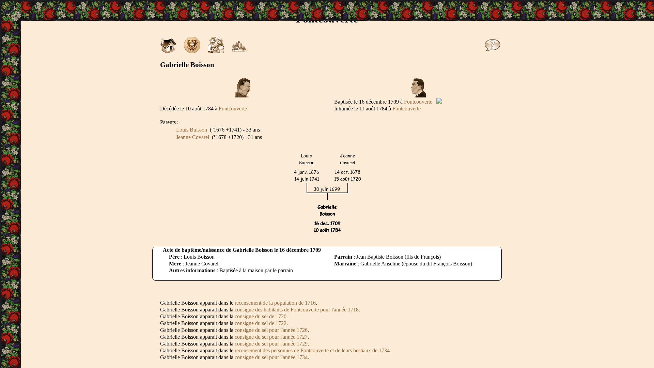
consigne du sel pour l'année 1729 (271, 344)
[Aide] (492, 51)
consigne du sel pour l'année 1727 (271, 337)
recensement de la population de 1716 (275, 303)
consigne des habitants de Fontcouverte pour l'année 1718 (297, 309)
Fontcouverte (418, 102)
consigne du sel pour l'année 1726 (271, 330)
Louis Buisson (191, 130)
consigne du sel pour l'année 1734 (271, 357)
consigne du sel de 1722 (260, 323)
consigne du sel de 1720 (260, 316)
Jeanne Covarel (192, 137)
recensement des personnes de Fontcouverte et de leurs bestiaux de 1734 (312, 350)
